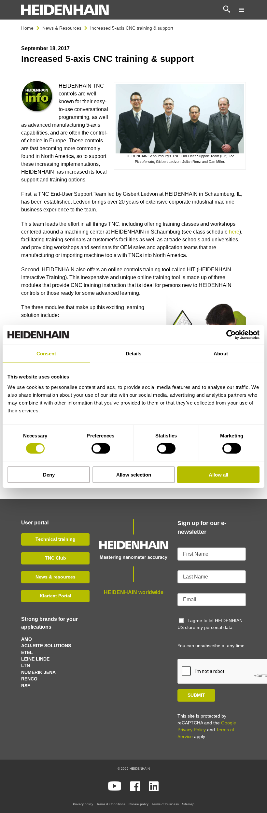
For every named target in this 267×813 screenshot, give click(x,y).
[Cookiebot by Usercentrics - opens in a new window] (231, 335)
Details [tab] (134, 353)
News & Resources (61, 28)
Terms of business (165, 804)
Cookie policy (138, 804)
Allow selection (133, 474)
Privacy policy (83, 804)
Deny (49, 474)
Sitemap (188, 804)
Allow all (218, 474)
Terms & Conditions (110, 804)
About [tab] (221, 353)
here (234, 232)
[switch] (100, 448)
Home (27, 28)
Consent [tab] (46, 353)
